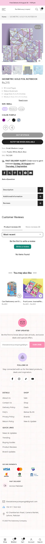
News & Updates (9, 433)
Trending (6, 437)
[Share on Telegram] (25, 172)
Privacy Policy (8, 416)
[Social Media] (12, 379)
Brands (27, 416)
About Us (6, 398)
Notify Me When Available (22, 142)
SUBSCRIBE (37, 345)
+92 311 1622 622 (13, 507)
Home (4, 17)
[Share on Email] (30, 172)
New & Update (30, 421)
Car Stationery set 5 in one (12, 301)
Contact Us (7, 402)
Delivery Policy (8, 407)
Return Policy (8, 421)
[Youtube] (32, 379)
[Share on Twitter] (9, 172)
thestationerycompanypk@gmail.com (21, 501)
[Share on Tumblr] (20, 172)
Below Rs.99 (29, 412)
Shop (26, 402)
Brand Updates (8, 451)
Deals (26, 407)
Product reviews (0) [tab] (12, 227)
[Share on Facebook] (4, 172)
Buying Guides (8, 442)
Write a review (22, 246)
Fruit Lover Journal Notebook (33, 301)
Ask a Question (8, 179)
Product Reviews (9, 447)
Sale (25, 398)
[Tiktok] (26, 379)
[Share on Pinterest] (14, 172)
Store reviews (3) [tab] (33, 227)
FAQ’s (5, 412)
